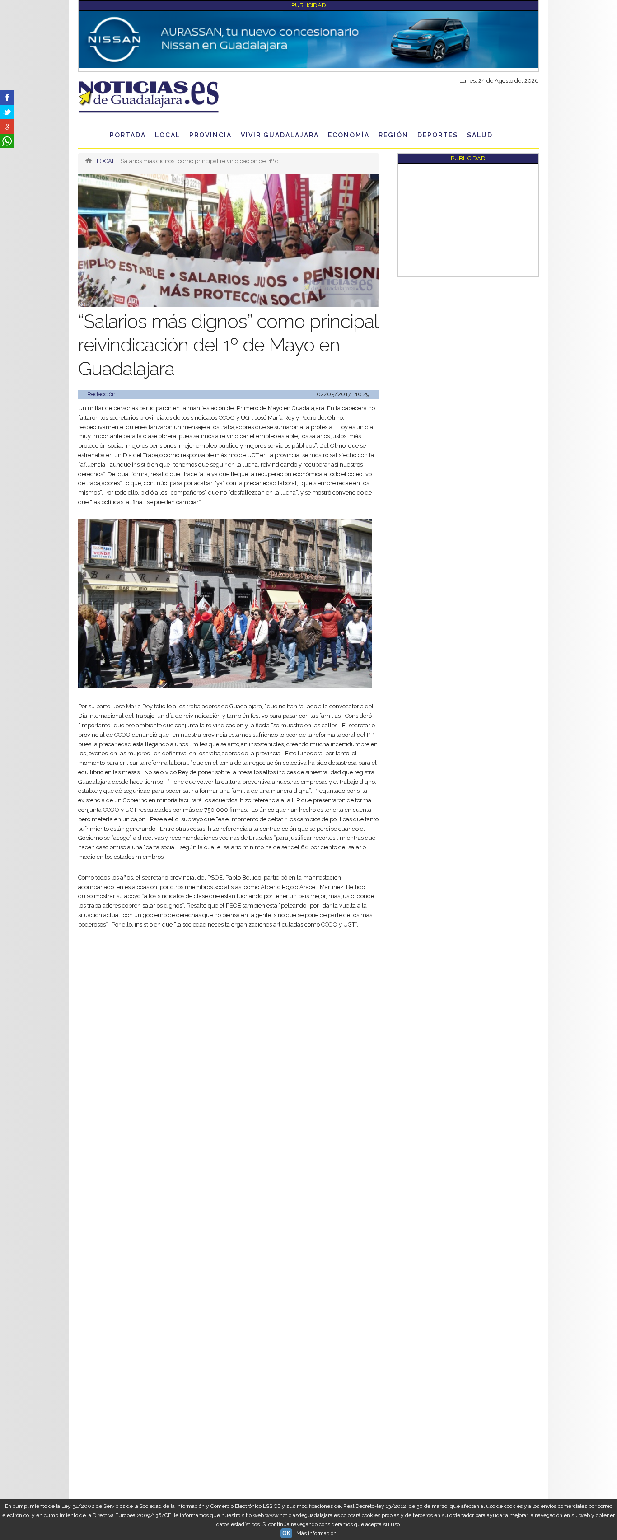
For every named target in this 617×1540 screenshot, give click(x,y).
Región (393, 135)
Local (167, 135)
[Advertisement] (228, 1004)
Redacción (101, 394)
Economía (348, 135)
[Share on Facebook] (7, 97)
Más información (316, 1533)
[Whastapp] (7, 141)
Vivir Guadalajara (280, 135)
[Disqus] (228, 1180)
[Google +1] (7, 126)
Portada (128, 135)
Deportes (437, 135)
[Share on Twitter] (7, 112)
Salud (480, 135)
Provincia (210, 135)
